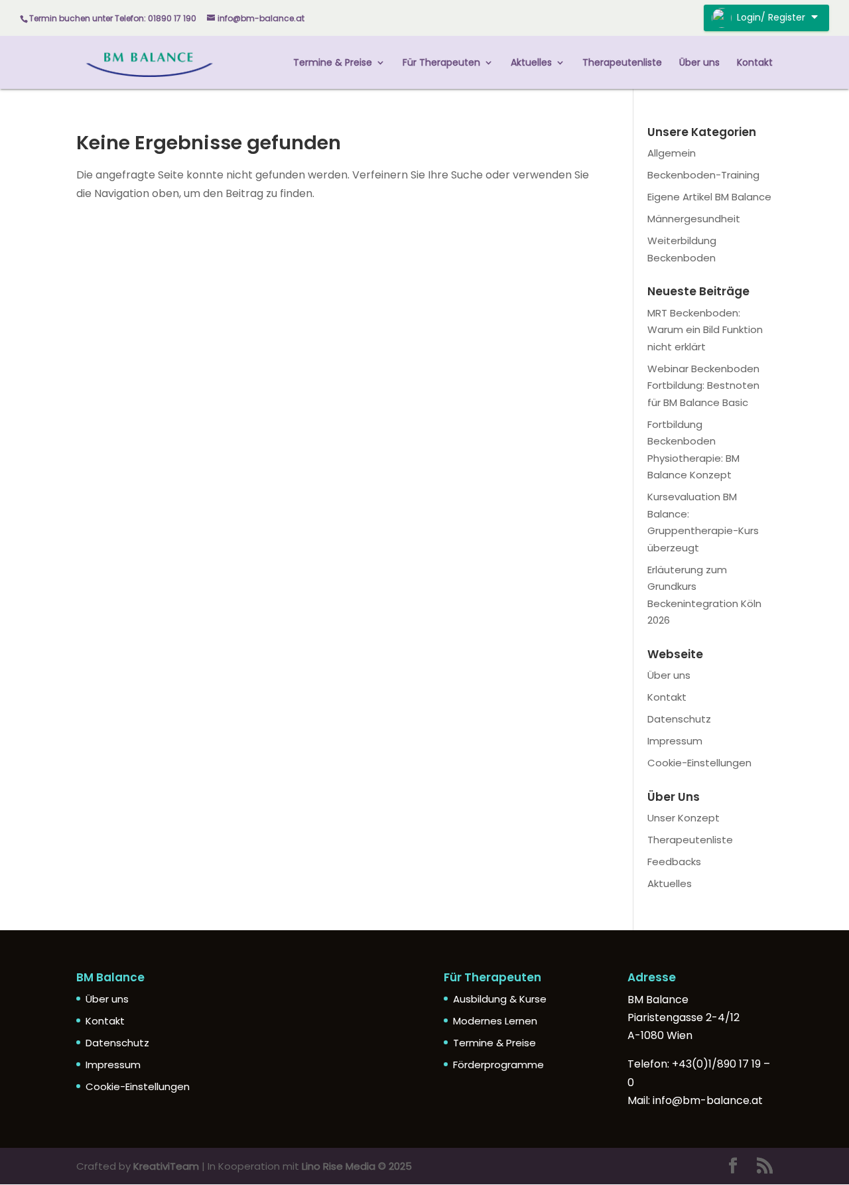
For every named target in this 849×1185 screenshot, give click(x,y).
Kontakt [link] (755, 63)
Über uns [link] (699, 63)
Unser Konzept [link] (683, 818)
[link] (149, 61)
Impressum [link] (674, 741)
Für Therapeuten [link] (441, 63)
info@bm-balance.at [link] (708, 1100)
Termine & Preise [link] (332, 63)
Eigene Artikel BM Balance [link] (709, 197)
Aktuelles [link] (531, 63)
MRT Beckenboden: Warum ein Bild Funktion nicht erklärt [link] (705, 330)
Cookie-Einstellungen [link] (699, 763)
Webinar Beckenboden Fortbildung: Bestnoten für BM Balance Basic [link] (703, 385)
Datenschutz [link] (679, 719)
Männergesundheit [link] (693, 219)
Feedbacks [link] (674, 862)
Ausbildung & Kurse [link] (500, 999)
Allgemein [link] (671, 153)
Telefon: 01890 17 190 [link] (155, 18)
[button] (733, 1167)
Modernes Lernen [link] (495, 1021)
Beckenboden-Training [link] (703, 175)
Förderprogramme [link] (498, 1065)
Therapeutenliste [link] (622, 63)
